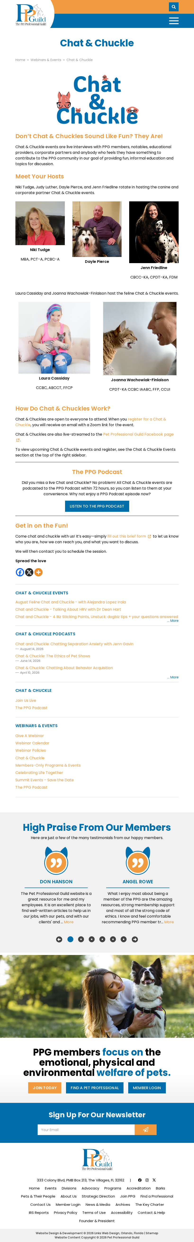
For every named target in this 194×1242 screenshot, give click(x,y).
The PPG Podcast (31, 708)
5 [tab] (113, 939)
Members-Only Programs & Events (48, 765)
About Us (69, 1196)
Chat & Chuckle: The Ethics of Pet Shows (52, 656)
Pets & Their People (38, 1196)
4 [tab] (102, 939)
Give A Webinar (29, 735)
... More (173, 620)
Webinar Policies (30, 750)
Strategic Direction (98, 1196)
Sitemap (152, 1233)
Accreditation (139, 1188)
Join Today (45, 1088)
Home (34, 1188)
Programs (112, 1188)
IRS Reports (39, 1212)
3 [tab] (92, 939)
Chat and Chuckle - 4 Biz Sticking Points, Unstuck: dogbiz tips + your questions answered (96, 616)
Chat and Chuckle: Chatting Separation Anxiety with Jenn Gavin (74, 644)
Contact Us (40, 1204)
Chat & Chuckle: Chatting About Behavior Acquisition (64, 668)
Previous (59, 939)
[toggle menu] (174, 21)
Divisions (69, 1188)
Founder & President (97, 1220)
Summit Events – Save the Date (44, 780)
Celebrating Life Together (39, 772)
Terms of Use (94, 1212)
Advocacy (90, 1188)
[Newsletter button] (146, 1129)
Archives (122, 1204)
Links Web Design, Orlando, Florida (119, 1233)
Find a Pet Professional (95, 1088)
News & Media (98, 1204)
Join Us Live (25, 700)
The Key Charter (149, 1204)
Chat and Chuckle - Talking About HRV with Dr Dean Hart (68, 609)
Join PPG (127, 1196)
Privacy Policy (65, 1212)
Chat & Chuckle (29, 758)
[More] (38, 572)
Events (51, 1188)
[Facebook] (20, 572)
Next (135, 939)
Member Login (147, 1088)
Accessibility (121, 1212)
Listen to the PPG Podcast (97, 506)
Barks (160, 1188)
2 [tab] (81, 939)
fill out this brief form (126, 536)
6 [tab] (123, 939)
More (69, 922)
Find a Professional (157, 1196)
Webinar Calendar (32, 743)
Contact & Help (151, 1212)
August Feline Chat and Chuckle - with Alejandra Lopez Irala (70, 602)
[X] (29, 572)
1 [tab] (70, 939)
